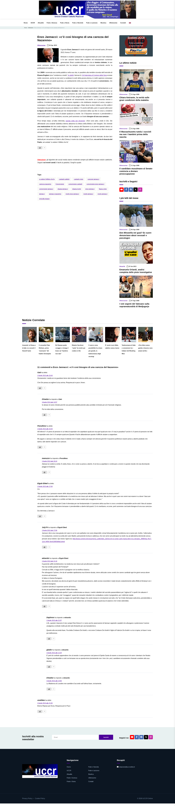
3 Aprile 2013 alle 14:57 (49, 402)
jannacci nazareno (55, 194)
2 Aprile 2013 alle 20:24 (49, 461)
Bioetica (103, 23)
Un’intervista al (94, 75)
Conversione (60, 184)
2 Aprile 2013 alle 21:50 (45, 703)
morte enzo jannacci (72, 194)
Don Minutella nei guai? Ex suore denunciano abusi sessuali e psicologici (135, 235)
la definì (71, 75)
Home (26, 23)
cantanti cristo (78, 179)
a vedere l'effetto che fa (46, 179)
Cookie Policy (40, 798)
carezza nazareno (45, 184)
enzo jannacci (89, 189)
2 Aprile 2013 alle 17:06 (49, 530)
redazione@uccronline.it (127, 767)
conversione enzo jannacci (95, 184)
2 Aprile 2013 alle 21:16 (49, 561)
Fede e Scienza (52, 23)
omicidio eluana (44, 199)
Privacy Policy (27, 798)
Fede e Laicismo (92, 23)
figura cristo (103, 189)
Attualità (41, 23)
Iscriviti (106, 737)
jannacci (42, 194)
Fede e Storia (64, 23)
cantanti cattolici (64, 179)
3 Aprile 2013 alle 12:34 (54, 653)
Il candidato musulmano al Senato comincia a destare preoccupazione (135, 171)
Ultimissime (113, 23)
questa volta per (75, 121)
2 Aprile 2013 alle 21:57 (54, 620)
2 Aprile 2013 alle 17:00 (45, 486)
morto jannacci (102, 194)
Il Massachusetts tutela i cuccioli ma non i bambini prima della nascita (135, 134)
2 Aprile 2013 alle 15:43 (45, 375)
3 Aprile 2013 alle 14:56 (54, 681)
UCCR (33, 23)
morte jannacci (88, 194)
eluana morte (76, 189)
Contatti (123, 23)
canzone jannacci (93, 179)
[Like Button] (39, 147)
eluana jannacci (63, 189)
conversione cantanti (75, 184)
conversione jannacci (46, 189)
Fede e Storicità (77, 23)
